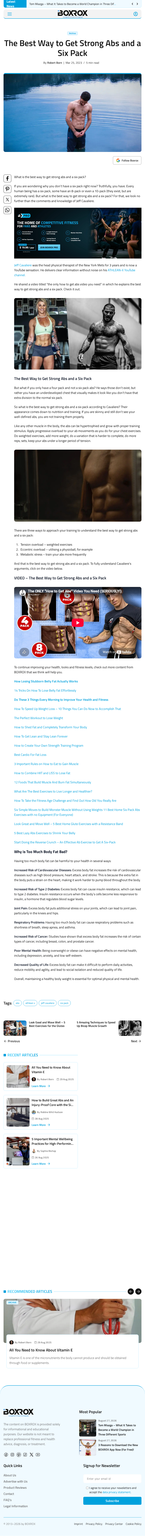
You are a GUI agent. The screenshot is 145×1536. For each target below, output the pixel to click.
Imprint (78, 1524)
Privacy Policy (94, 1524)
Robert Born (54, 63)
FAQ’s (7, 1500)
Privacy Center (114, 1524)
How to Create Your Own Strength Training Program (48, 745)
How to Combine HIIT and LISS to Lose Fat (42, 773)
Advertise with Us (15, 1481)
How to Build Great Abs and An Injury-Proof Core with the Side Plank (53, 1105)
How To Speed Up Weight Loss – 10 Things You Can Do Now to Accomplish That (67, 708)
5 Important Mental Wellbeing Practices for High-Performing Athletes (52, 1144)
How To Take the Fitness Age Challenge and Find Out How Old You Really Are (65, 800)
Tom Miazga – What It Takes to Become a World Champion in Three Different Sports (79, 4)
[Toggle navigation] (9, 14)
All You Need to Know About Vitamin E (51, 1069)
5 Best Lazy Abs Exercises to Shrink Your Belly (44, 833)
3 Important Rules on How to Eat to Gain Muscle (46, 763)
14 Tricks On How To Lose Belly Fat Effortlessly (45, 690)
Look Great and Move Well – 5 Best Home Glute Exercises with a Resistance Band (68, 823)
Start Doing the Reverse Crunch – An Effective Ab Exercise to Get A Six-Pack (65, 842)
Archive (72, 33)
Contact (9, 1493)
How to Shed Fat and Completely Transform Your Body (50, 727)
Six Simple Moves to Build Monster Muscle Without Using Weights (58, 809)
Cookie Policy (133, 1524)
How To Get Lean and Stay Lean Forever (41, 736)
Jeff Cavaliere (23, 265)
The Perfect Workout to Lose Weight (38, 718)
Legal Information (16, 1506)
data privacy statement (116, 1492)
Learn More (39, 1086)
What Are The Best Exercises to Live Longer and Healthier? (53, 791)
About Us (10, 1475)
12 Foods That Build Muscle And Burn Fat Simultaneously (52, 782)
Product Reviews (15, 1487)
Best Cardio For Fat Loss (30, 754)
